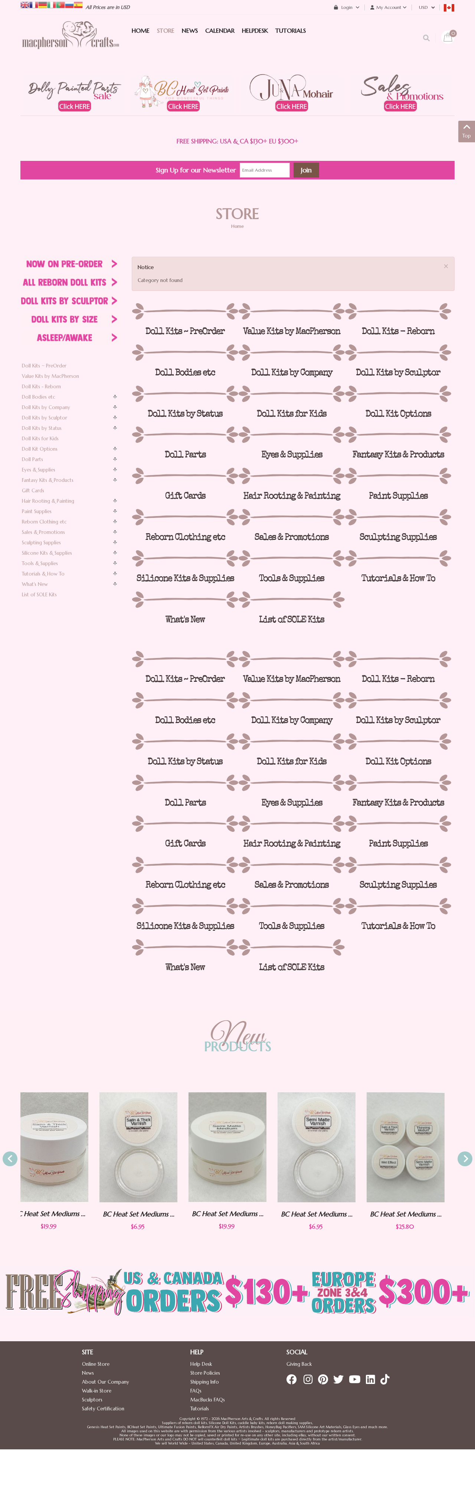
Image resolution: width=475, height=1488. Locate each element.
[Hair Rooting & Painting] (291, 476)
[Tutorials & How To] (398, 558)
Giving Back (299, 1364)
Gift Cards (33, 490)
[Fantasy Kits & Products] (398, 435)
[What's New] (185, 600)
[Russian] (69, 4)
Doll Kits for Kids (40, 438)
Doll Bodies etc (38, 397)
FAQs (196, 1391)
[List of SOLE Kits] (291, 600)
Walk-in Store (96, 1391)
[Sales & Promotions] (291, 517)
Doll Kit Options (40, 449)
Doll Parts (32, 459)
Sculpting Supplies (41, 542)
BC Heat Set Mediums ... (59, 1214)
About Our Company (105, 1382)
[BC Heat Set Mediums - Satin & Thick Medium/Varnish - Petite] (59, 1147)
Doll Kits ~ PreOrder (44, 366)
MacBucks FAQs (207, 1400)
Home (237, 226)
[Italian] (51, 4)
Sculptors (92, 1400)
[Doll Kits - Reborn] (398, 311)
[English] (24, 4)
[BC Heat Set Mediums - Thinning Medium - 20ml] (416, 1147)
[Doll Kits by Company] (291, 353)
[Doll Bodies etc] (185, 353)
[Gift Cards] (185, 476)
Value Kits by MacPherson (50, 376)
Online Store (95, 1364)
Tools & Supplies (40, 563)
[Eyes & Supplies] (291, 435)
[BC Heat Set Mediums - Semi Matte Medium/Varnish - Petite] (237, 1147)
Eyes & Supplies (38, 470)
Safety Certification (103, 1409)
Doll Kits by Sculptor (44, 418)
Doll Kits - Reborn (41, 386)
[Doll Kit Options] (398, 394)
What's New (35, 584)
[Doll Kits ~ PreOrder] (185, 311)
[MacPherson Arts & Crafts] (70, 43)
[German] (42, 4)
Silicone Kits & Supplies (47, 553)
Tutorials (199, 1409)
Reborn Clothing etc (44, 522)
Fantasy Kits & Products (47, 480)
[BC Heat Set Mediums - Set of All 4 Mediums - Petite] (327, 1147)
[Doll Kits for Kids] (291, 394)
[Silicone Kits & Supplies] (185, 558)
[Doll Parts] (185, 435)
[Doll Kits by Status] (185, 394)
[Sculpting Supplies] (398, 517)
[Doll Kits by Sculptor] (398, 353)
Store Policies (205, 1373)
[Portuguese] (60, 4)
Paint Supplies (37, 511)
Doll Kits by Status (42, 428)
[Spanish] (78, 4)
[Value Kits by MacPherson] (291, 311)
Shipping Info (204, 1382)
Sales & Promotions (43, 532)
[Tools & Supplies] (291, 558)
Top (466, 136)
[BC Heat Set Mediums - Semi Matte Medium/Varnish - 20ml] (148, 1147)
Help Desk (201, 1364)
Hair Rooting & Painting (48, 501)
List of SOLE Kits (39, 594)
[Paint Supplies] (398, 476)
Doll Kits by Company (46, 407)
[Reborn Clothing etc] (185, 517)
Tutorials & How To (43, 574)
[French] (33, 4)
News (88, 1373)
